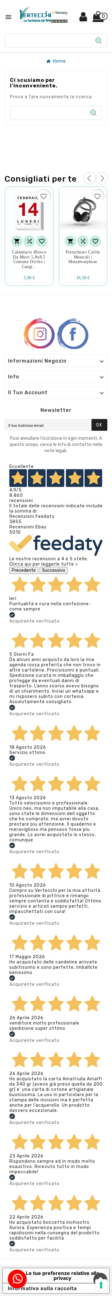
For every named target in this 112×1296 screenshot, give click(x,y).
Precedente (24, 570)
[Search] (99, 40)
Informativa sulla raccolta (42, 1288)
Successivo (53, 570)
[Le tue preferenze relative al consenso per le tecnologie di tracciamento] (101, 1285)
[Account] (83, 19)
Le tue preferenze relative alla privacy (62, 1275)
